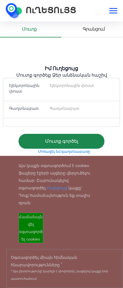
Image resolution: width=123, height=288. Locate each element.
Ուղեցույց (57, 188)
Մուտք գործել (61, 141)
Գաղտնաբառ (24, 108)
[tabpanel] (61, 101)
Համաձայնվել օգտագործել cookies (31, 227)
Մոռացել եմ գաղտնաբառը (64, 151)
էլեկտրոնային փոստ (24, 88)
